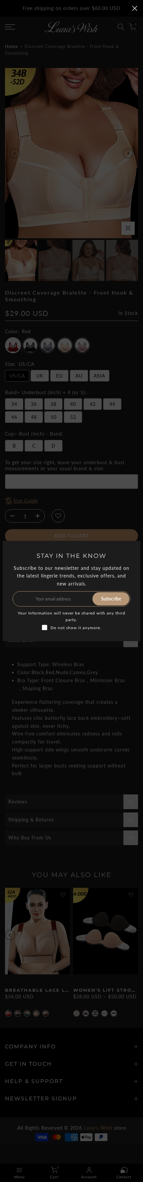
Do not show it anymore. (76, 627)
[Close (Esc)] (134, 8)
